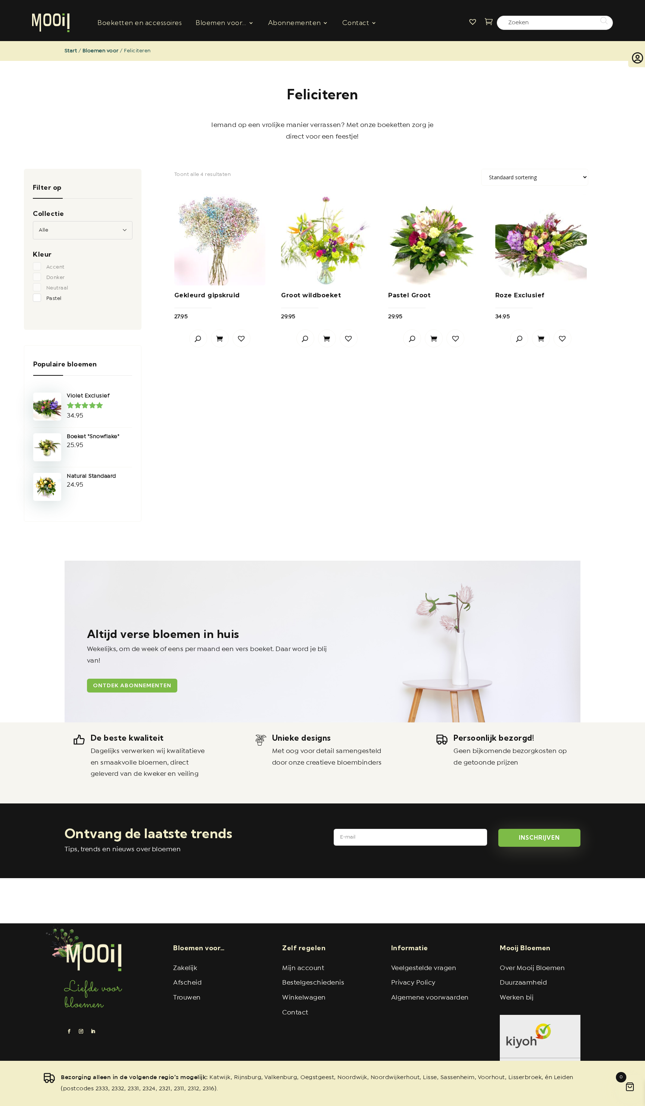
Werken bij (516, 998)
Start (71, 51)
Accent (55, 267)
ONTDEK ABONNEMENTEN (132, 685)
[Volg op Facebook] (69, 1031)
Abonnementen (294, 22)
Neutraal (57, 288)
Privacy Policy (413, 983)
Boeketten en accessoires (139, 22)
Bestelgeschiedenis (313, 983)
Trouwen (187, 998)
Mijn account (303, 968)
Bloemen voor (100, 51)
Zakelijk (185, 968)
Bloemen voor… (221, 22)
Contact (356, 22)
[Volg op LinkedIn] (92, 1031)
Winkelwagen (304, 998)
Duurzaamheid (523, 983)
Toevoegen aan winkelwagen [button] (220, 338)
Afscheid (187, 983)
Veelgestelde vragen (424, 968)
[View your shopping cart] (491, 22)
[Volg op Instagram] (81, 1031)
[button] (241, 338)
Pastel (54, 298)
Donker (55, 277)
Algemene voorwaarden (430, 998)
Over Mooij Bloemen (532, 968)
